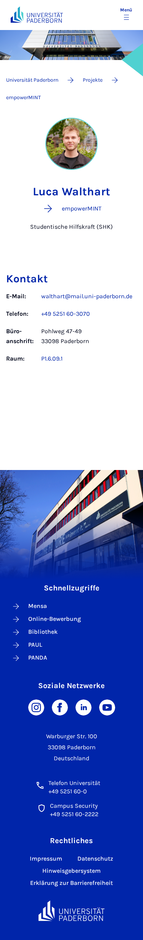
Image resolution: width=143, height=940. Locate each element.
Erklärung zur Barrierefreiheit (71, 882)
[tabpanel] (71, 331)
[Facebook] (60, 707)
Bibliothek (43, 631)
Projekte (93, 80)
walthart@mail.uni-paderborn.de (86, 296)
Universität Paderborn (32, 80)
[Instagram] (36, 707)
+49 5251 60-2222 (74, 814)
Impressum (46, 858)
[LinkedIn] (84, 707)
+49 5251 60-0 (67, 791)
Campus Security (74, 805)
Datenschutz (95, 858)
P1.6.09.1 (52, 358)
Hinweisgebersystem (71, 870)
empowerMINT (23, 97)
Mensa (37, 605)
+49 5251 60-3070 (65, 313)
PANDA (37, 657)
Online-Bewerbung (54, 618)
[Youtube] (107, 707)
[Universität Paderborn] (72, 910)
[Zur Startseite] (37, 15)
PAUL (35, 644)
